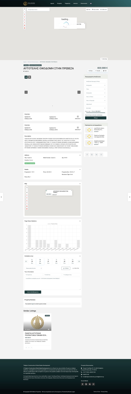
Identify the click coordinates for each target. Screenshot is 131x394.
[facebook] (87, 155)
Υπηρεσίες (67, 3)
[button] (66, 31)
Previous (26, 261)
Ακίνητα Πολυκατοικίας (33, 61)
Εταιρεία (59, 3)
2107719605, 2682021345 (89, 372)
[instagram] (101, 155)
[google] (92, 155)
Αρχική (52, 3)
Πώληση (26, 65)
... (30, 343)
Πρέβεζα (27, 71)
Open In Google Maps (30, 163)
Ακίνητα (75, 3)
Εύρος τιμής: (88, 111)
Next (79, 261)
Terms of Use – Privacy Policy (100, 391)
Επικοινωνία (84, 3)
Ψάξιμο (96, 118)
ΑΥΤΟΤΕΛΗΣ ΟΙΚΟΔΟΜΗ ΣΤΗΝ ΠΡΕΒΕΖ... (60, 192)
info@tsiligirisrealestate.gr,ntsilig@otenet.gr (93, 376)
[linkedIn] (96, 155)
